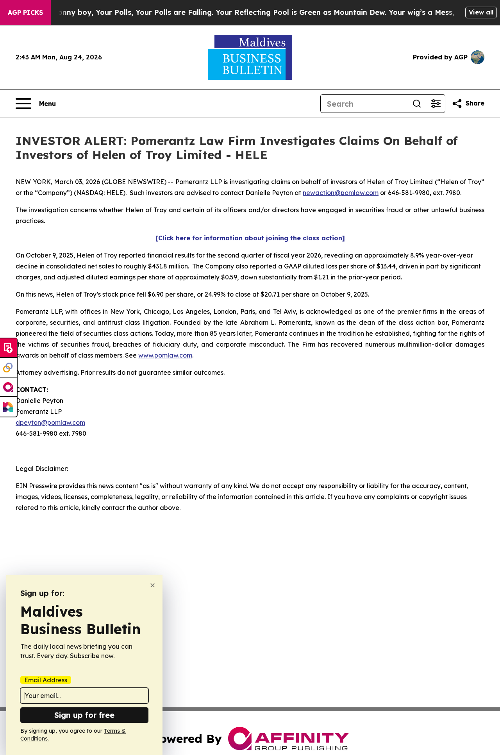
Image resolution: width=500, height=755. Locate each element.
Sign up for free (84, 715)
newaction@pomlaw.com (341, 193)
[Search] (416, 104)
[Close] (152, 585)
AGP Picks (25, 12)
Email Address (45, 680)
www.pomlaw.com (165, 355)
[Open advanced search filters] (435, 104)
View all (481, 12)
